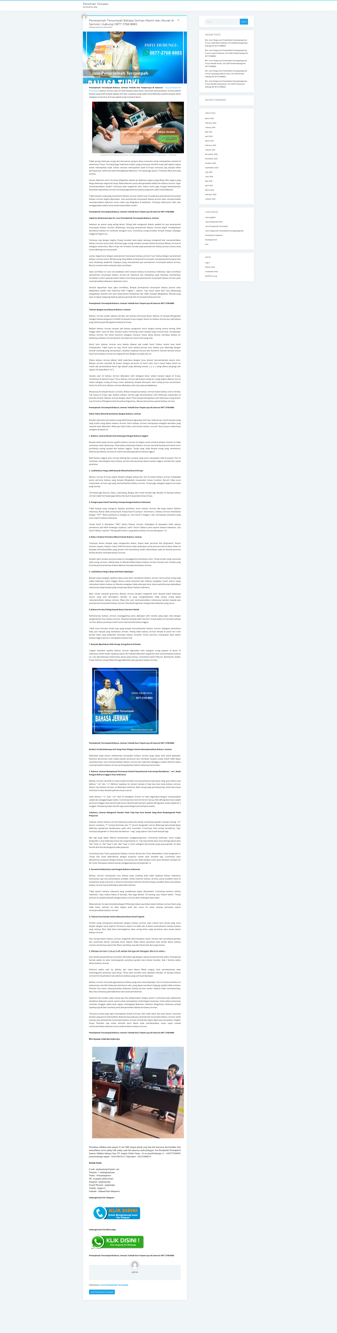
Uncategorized (211, 239)
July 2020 (208, 172)
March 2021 (209, 141)
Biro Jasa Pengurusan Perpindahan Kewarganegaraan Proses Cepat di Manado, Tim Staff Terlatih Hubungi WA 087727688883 (226, 53)
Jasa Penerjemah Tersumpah (114, 1285)
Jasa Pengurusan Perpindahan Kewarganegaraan (224, 231)
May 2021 (208, 132)
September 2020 (211, 167)
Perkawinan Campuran (213, 235)
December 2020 (211, 154)
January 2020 (210, 199)
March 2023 (209, 118)
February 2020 (210, 194)
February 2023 (210, 123)
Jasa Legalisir (210, 217)
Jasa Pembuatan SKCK (214, 222)
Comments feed (211, 271)
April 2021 (209, 136)
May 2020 (208, 181)
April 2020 (209, 185)
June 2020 (209, 176)
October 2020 (210, 163)
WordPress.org (211, 276)
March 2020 (209, 190)
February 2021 (210, 145)
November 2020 (211, 158)
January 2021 (210, 150)
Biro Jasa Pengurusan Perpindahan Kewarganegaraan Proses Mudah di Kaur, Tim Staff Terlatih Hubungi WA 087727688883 (226, 63)
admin (135, 1272)
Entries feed (210, 267)
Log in (207, 262)
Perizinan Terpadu (95, 4)
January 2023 (210, 127)
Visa (206, 244)
